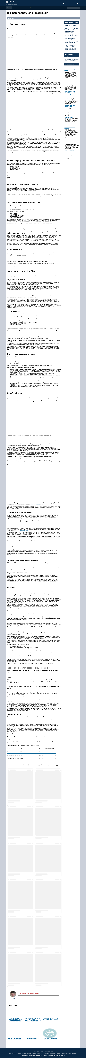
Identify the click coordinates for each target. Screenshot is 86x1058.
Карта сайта (61, 1055)
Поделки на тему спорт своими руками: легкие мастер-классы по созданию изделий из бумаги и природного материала (71, 93)
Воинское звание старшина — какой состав (71, 140)
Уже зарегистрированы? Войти (64, 3)
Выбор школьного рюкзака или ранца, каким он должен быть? (71, 69)
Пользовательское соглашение (34, 1055)
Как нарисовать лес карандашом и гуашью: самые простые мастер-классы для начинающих (70, 81)
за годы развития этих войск (25, 530)
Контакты (24, 1055)
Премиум (32, 7)
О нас (14, 7)
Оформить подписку (23, 7)
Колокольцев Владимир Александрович (70, 106)
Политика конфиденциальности (50, 1055)
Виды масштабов (68, 117)
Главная (9, 7)
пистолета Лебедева (35, 504)
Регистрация (77, 3)
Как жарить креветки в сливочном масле (69, 151)
